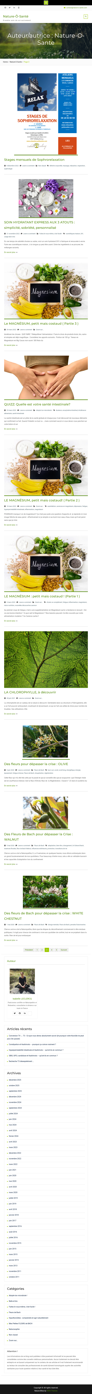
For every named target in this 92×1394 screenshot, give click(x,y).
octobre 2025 (14, 1085)
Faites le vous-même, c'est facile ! (50, 234)
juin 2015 (12, 1249)
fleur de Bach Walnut (24, 848)
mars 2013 (13, 1266)
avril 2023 (13, 1142)
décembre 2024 (15, 1097)
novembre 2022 (15, 1159)
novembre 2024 (15, 1102)
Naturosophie (14, 1329)
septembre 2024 (15, 1108)
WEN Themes (52, 1391)
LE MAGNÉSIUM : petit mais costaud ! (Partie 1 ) (42, 596)
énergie (77, 770)
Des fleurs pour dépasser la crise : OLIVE (36, 764)
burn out (51, 770)
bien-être (59, 845)
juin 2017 (12, 1221)
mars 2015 (13, 1254)
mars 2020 (13, 1192)
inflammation (29, 509)
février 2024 (13, 1136)
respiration (81, 166)
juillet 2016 (13, 1237)
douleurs (59, 410)
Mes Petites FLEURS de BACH (20, 1323)
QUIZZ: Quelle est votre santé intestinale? (37, 404)
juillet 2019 (13, 1198)
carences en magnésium (65, 506)
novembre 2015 (15, 1243)
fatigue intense (18, 773)
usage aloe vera (9, 237)
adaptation (52, 845)
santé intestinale (18, 413)
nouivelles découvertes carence (26, 605)
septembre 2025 (15, 1091)
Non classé (42, 166)
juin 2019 (12, 1204)
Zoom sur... (40, 330)
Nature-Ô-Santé (15, 16)
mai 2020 (12, 1181)
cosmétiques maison (73, 234)
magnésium (39, 509)
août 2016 (13, 1232)
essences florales (10, 848)
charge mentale (53, 925)
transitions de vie (61, 848)
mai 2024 (12, 1125)
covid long (62, 770)
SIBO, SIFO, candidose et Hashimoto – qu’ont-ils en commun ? (33, 1056)
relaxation (73, 166)
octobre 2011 (14, 1277)
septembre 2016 (15, 1226)
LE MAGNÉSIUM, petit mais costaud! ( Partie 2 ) (42, 500)
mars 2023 (13, 1147)
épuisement (8, 773)
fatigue (84, 506)
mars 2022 (13, 1164)
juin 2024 (12, 1119)
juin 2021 (12, 1170)
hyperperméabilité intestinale (14, 509)
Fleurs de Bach (39, 770)
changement (67, 845)
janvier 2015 (14, 1260)
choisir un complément (54, 602)
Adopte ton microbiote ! (44, 410)
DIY (82, 234)
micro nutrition (9, 605)
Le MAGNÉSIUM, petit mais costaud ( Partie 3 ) (41, 323)
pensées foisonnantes (77, 925)
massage (66, 166)
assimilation (51, 506)
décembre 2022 (15, 1153)
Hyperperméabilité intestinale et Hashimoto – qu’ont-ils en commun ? (36, 1050)
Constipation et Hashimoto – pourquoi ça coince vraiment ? (32, 1044)
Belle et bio (13, 1301)
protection (51, 848)
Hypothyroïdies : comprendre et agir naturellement (28, 1318)
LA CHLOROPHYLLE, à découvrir (30, 692)
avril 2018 (13, 1209)
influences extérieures (39, 848)
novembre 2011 (15, 1271)
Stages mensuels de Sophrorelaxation (34, 160)
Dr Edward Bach (78, 845)
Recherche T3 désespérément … (21, 1061)
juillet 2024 (13, 1113)
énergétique (71, 770)
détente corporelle (56, 166)
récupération (39, 773)
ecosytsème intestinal (70, 410)
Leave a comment (28, 166)
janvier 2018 (14, 1215)
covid (56, 770)
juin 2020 (12, 1175)
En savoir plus (9, 252)
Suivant (64, 950)
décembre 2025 (15, 1080)
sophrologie (8, 169)
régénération (48, 773)
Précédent (29, 950)
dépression (78, 506)
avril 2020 (13, 1187)
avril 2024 (13, 1130)
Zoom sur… (13, 1340)
